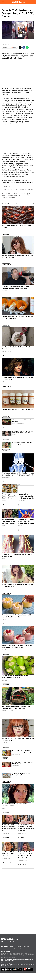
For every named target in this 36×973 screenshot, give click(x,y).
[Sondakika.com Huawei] (28, 969)
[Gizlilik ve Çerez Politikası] (26, 963)
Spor (2, 949)
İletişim (13, 944)
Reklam (9, 944)
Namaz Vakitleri (5, 951)
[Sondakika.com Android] (17, 969)
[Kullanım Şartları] (5, 963)
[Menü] (3, 2)
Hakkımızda (4, 944)
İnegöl (16, 180)
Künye (17, 944)
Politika (22, 949)
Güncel (12, 946)
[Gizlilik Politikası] (15, 963)
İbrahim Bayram (22, 166)
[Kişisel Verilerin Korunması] (16, 964)
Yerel (15, 949)
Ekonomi (26, 946)
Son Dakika (4, 946)
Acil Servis (16, 155)
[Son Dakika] (18, 2)
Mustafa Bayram (7, 164)
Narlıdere (30, 101)
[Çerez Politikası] (5, 964)
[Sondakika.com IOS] (6, 969)
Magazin (9, 949)
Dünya (19, 946)
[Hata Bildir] (8, 965)
